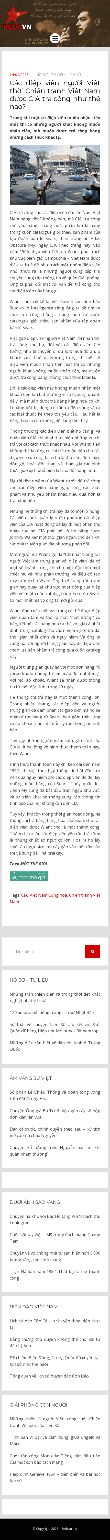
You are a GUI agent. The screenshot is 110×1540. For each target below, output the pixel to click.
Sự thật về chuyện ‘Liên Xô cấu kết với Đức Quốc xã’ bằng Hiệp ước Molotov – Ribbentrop (55, 1028)
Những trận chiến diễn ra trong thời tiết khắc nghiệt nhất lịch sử (55, 997)
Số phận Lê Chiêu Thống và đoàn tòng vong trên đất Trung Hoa (55, 1095)
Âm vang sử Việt (31, 1078)
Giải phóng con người (38, 1405)
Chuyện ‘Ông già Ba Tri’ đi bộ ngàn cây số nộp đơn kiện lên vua (55, 1114)
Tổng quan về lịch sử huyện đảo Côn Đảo (49, 1376)
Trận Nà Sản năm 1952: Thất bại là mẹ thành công (55, 1275)
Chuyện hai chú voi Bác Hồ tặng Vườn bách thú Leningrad (55, 1219)
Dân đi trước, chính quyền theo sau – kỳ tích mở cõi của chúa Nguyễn (55, 1132)
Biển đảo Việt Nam (34, 1307)
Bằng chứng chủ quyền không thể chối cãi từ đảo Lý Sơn (55, 1342)
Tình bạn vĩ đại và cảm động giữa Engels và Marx (55, 1440)
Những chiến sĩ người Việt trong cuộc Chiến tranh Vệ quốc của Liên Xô (55, 1422)
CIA (24, 895)
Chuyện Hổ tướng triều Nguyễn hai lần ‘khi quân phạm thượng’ (55, 1151)
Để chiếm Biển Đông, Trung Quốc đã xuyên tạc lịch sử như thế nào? (55, 1361)
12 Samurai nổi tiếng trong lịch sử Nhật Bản (52, 1012)
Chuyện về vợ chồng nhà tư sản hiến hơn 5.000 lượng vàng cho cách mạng (55, 1256)
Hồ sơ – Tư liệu (29, 980)
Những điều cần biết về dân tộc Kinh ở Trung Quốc (55, 1046)
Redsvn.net (69, 1528)
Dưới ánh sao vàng (35, 1202)
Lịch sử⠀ (75, 74)
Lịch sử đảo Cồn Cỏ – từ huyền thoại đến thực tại (55, 1324)
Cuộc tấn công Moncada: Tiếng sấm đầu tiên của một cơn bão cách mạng (55, 1459)
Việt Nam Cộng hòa (48, 895)
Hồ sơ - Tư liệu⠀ (51, 74)
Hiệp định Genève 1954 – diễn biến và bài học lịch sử (55, 1477)
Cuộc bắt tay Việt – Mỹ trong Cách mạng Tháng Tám (55, 1238)
